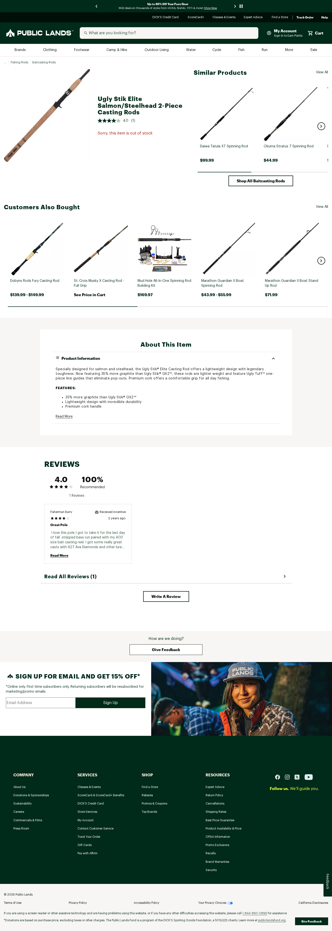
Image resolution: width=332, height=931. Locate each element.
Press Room (21, 828)
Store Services (87, 811)
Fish (241, 50)
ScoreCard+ (196, 17)
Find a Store (280, 17)
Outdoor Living (157, 50)
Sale (313, 50)
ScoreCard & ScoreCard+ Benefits (101, 795)
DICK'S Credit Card (166, 17)
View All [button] (322, 72)
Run (265, 50)
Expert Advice (254, 17)
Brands (20, 50)
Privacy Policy (78, 902)
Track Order (305, 17)
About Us (19, 787)
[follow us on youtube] (309, 777)
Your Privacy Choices (212, 902)
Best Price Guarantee (220, 820)
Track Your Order (89, 836)
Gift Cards (85, 845)
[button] (321, 126)
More (289, 50)
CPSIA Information (218, 836)
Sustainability (22, 803)
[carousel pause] (241, 6)
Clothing (50, 50)
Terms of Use (12, 902)
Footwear (82, 50)
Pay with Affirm (87, 853)
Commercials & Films (27, 820)
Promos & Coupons (154, 803)
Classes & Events (224, 17)
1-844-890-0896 (254, 913)
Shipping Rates (216, 811)
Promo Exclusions (217, 845)
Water (191, 50)
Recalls (211, 853)
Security (211, 870)
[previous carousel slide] (97, 6)
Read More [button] (64, 416)
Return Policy (214, 795)
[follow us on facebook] (279, 777)
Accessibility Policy (146, 902)
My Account (86, 820)
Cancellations (215, 803)
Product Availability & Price (223, 828)
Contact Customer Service (96, 828)
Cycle (217, 50)
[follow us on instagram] (289, 777)
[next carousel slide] (235, 6)
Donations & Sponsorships (31, 795)
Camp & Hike (117, 50)
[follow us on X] (299, 777)
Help (324, 17)
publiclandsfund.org (272, 920)
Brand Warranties (217, 861)
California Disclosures (313, 902)
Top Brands (149, 811)
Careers (18, 811)
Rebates (147, 795)
